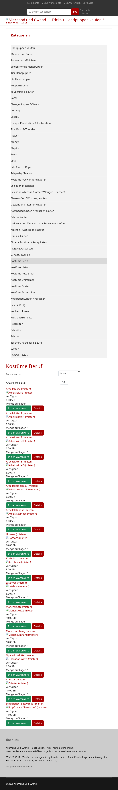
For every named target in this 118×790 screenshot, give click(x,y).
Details (38, 408)
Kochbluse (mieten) (17, 558)
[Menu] (110, 29)
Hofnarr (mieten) (16, 534)
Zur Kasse (88, 2)
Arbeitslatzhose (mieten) (20, 510)
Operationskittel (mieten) (20, 655)
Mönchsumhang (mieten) (20, 631)
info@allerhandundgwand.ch (21, 766)
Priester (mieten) (16, 679)
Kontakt (83, 751)
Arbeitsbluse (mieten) (18, 389)
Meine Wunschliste (51, 2)
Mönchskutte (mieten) (19, 607)
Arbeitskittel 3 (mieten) (19, 461)
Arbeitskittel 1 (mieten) (19, 413)
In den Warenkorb (18, 408)
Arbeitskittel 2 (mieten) (19, 437)
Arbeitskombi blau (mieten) (22, 485)
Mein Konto (33, 2)
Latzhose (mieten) (16, 582)
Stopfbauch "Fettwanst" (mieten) (25, 703)
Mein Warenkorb (72, 2)
